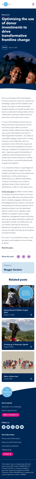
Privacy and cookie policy (11, 438)
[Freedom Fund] (6, 4)
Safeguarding (6, 450)
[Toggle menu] (33, 4)
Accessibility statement (10, 446)
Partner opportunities (9, 410)
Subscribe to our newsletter (11, 407)
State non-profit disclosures (11, 442)
